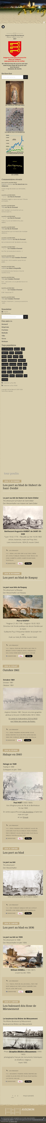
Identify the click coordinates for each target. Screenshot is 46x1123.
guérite (19, 558)
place (8, 368)
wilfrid (4, 268)
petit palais (24, 1076)
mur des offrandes (7, 349)
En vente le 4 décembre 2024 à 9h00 (23, 718)
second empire (25, 732)
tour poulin (9, 560)
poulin (19, 831)
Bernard (5, 324)
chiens (11, 653)
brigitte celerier (7, 184)
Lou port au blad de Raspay (20, 577)
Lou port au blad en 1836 (18, 927)
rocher (11, 353)
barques (16, 556)
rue (20, 368)
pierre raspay (17, 653)
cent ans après (12, 360)
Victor (4, 338)
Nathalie (5, 333)
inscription (19, 375)
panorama (17, 732)
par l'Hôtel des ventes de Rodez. (23, 721)
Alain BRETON (7, 257)
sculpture (15, 368)
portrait (15, 356)
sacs (7, 653)
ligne (13, 910)
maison (4, 360)
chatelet (11, 556)
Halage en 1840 (12, 754)
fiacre (28, 556)
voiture (20, 364)
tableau (12, 375)
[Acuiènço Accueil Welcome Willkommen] (14, 49)
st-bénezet (5, 364)
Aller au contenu (6, 2)
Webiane (5, 341)
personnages (31, 650)
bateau (25, 650)
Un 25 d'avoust (15, 197)
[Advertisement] (8, 427)
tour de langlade (13, 1078)
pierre (9, 356)
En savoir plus (13, 1121)
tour (24, 368)
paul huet (22, 835)
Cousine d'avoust (16, 248)
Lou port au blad (13, 852)
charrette (13, 558)
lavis (15, 553)
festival (9, 372)
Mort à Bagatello (15, 268)
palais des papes (18, 372)
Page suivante (28, 1096)
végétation (5, 353)
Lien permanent (13, 550)
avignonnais (21, 360)
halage (33, 828)
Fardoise (5, 330)
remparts (4, 379)
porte (22, 349)
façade (4, 372)
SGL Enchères (27, 812)
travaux (33, 556)
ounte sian (5, 375)
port (18, 553)
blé (30, 908)
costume (32, 653)
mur (25, 375)
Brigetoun (5, 327)
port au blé (24, 553)
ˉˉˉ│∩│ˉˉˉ (4, 197)
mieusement (13, 1074)
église (25, 364)
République (18, 353)
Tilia (3, 207)
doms (26, 737)
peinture (17, 349)
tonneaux (23, 556)
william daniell (26, 984)
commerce (13, 364)
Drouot (25, 817)
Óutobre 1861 (11, 670)
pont (21, 356)
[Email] (3, 26)
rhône (3, 368)
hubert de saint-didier (28, 558)
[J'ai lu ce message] (44, 1118)
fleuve (32, 732)
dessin (11, 553)
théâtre (4, 356)
